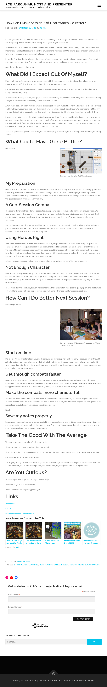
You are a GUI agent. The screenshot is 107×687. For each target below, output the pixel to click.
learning (33, 565)
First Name (14, 594)
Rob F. (43, 28)
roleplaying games (50, 565)
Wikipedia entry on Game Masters (19, 513)
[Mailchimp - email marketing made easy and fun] (40, 628)
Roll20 (8, 508)
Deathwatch (21, 565)
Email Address (15, 607)
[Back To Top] (54, 674)
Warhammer (93, 565)
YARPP (19, 547)
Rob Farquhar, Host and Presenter (38, 4)
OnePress (67, 680)
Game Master (23, 561)
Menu (99, 5)
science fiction (78, 565)
